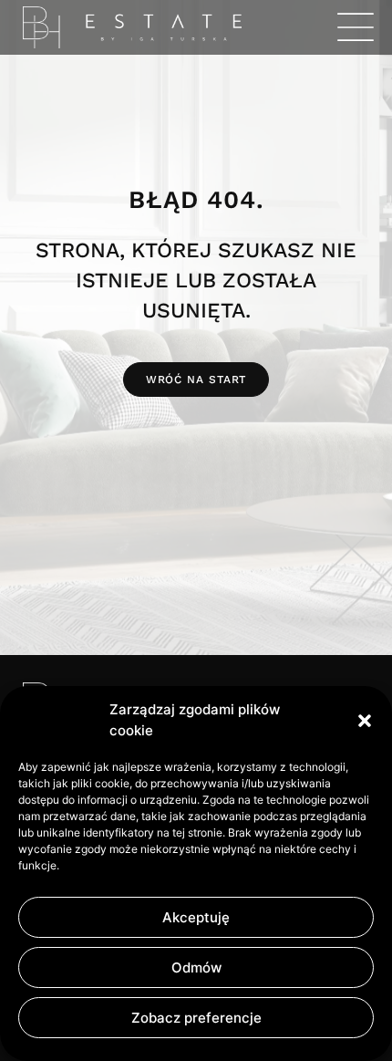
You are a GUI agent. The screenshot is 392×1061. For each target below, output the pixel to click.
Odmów (196, 967)
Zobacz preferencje (196, 1017)
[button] (365, 721)
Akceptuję (196, 917)
